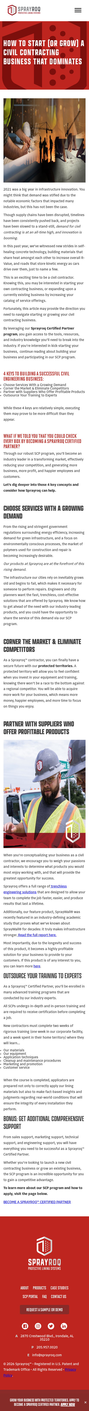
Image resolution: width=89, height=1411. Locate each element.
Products (39, 1287)
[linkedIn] (64, 1326)
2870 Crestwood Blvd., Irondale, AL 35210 (47, 1338)
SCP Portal (30, 1296)
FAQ (44, 1296)
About (25, 1287)
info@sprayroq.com (47, 1355)
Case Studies (59, 1287)
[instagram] (38, 1326)
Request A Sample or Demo (44, 1309)
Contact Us (58, 1296)
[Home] (44, 1253)
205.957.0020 (47, 1347)
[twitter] (51, 1326)
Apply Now (68, 1404)
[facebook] (25, 1326)
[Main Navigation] (78, 10)
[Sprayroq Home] (24, 14)
